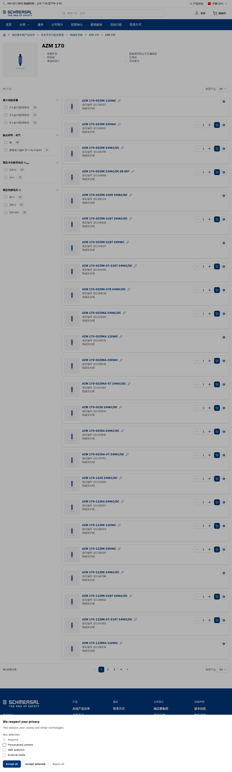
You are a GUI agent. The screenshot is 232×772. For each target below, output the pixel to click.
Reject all (58, 764)
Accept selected (35, 764)
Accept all (12, 764)
